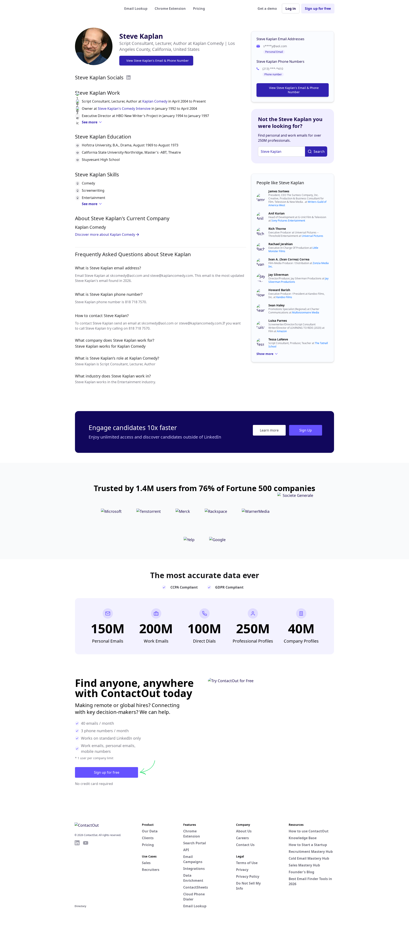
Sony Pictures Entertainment (288, 220)
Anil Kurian (276, 213)
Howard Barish (279, 290)
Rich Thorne (277, 229)
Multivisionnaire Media (305, 312)
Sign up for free (318, 8)
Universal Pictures (312, 236)
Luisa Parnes (277, 321)
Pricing (199, 8)
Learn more (269, 430)
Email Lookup (135, 8)
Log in (290, 8)
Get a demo (267, 8)
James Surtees (278, 191)
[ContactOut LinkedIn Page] (77, 871)
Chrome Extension (170, 8)
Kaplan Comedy (154, 101)
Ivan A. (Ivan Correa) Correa (288, 259)
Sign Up (305, 430)
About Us (244, 831)
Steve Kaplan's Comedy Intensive (124, 108)
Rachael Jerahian (280, 244)
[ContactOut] (95, 8)
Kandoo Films (284, 297)
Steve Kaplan (141, 36)
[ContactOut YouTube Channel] (85, 871)
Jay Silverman (278, 275)
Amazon (282, 331)
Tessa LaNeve (278, 339)
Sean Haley (276, 305)
